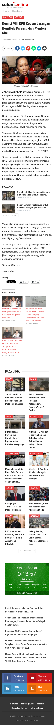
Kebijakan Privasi (19, 708)
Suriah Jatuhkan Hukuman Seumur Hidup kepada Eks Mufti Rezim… (33, 193)
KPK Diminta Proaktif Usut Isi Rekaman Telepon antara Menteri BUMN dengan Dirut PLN (12, 346)
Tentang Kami (27, 703)
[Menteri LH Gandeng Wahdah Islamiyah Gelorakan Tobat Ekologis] (39, 459)
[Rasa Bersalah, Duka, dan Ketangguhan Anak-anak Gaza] (39, 493)
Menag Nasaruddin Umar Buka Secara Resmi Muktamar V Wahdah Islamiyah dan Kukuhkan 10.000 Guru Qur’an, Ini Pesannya (25, 657)
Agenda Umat (36, 416)
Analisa (9, 488)
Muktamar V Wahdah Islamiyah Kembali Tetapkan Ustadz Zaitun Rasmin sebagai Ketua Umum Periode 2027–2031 (26, 644)
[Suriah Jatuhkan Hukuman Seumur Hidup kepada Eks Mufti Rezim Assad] (8, 196)
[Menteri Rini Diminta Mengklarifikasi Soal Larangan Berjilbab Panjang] (12, 301)
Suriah (9, 379)
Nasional (19, 17)
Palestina (34, 488)
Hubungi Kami (36, 708)
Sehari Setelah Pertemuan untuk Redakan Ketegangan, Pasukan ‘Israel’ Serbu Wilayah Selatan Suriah (25, 621)
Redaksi (40, 703)
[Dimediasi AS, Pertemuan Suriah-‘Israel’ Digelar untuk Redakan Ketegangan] (15, 422)
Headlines (7, 17)
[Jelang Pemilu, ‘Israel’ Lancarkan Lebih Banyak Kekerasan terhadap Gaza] (39, 521)
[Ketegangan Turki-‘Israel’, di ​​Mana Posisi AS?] (15, 493)
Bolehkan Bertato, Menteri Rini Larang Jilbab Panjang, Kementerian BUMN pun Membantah (35, 314)
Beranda (14, 703)
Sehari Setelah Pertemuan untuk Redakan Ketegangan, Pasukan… (32, 206)
